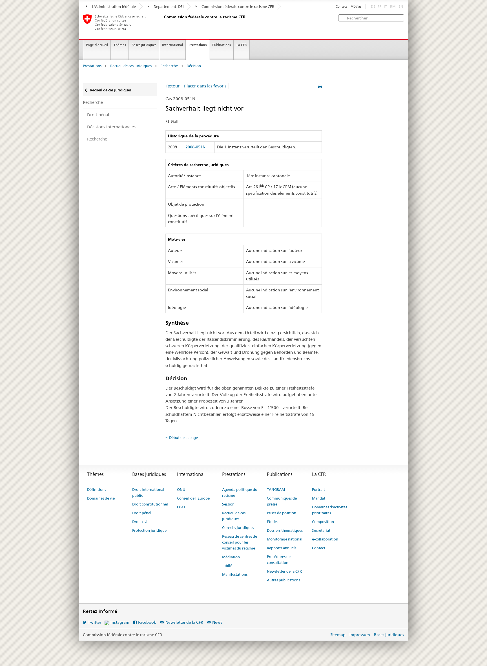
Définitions (96, 489)
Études (272, 521)
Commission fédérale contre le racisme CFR (237, 6)
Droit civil (140, 521)
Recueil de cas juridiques (131, 66)
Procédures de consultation (279, 559)
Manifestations (234, 574)
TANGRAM (276, 489)
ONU (181, 489)
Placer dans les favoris (205, 86)
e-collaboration (325, 539)
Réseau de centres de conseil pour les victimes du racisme (239, 542)
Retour (173, 86)
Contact (341, 6)
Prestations (198, 45)
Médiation (231, 557)
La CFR (241, 45)
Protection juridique (149, 530)
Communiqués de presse (282, 501)
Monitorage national (284, 539)
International (172, 45)
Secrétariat (321, 530)
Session (228, 504)
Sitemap (338, 634)
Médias (356, 6)
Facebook (147, 622)
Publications (221, 45)
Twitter (94, 622)
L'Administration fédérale (113, 6)
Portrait (318, 489)
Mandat (318, 498)
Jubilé (227, 565)
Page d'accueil (97, 45)
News (217, 622)
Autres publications (283, 580)
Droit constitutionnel (150, 504)
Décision (194, 66)
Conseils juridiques (238, 527)
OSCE (181, 507)
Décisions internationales (111, 126)
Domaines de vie (101, 498)
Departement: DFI (168, 6)
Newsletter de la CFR (284, 571)
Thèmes (120, 45)
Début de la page (183, 437)
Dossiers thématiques (285, 530)
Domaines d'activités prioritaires (329, 510)
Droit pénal (98, 114)
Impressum (359, 634)
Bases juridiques (144, 45)
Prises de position (281, 513)
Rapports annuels (281, 548)
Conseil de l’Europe (193, 498)
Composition (323, 521)
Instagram (119, 622)
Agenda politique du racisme (239, 492)
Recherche (169, 66)
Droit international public (148, 492)
